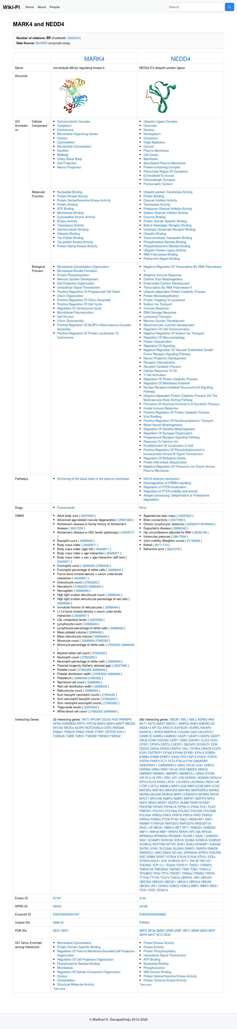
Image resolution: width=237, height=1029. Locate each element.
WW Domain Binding (157, 972)
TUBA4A (59, 736)
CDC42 (106, 719)
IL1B (152, 777)
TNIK (185, 869)
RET (178, 827)
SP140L (177, 852)
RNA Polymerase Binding (160, 254)
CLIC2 (205, 740)
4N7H (143, 934)
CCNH (152, 740)
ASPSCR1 (181, 727)
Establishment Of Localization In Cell (168, 445)
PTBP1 (100, 732)
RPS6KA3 (146, 836)
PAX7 (206, 802)
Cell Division (65, 316)
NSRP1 (162, 802)
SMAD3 (201, 848)
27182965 (193, 540)
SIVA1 (154, 848)
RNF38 (154, 831)
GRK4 (155, 769)
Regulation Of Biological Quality (164, 458)
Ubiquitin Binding (68, 233)
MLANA (156, 794)
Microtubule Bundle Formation (77, 270)
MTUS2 (58, 727)
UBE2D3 (157, 881)
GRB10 (209, 765)
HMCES (191, 769)
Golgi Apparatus (154, 142)
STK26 (191, 856)
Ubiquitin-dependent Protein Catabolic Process (174, 291)
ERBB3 (210, 752)
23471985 (176, 520)
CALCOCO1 (206, 732)
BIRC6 (158, 732)
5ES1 (56, 930)
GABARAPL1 (148, 765)
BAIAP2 (205, 727)
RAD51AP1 (196, 819)
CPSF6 (155, 744)
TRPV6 (210, 873)
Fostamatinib (66, 507)
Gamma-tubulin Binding (72, 229)
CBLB (143, 740)
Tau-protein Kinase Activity (75, 242)
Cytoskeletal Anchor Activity (76, 217)
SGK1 (181, 844)
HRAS (200, 773)
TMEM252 (161, 869)
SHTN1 (144, 848)
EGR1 (143, 752)
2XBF (178, 930)
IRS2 (167, 777)
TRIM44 (187, 873)
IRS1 (159, 777)
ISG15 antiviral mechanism (161, 478)
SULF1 (155, 861)
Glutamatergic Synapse (159, 179)
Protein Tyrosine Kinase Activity (165, 980)
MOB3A (167, 794)
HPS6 (57, 723)
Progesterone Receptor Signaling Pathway (171, 437)
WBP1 (195, 886)
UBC (196, 877)
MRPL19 (179, 794)
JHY (174, 777)
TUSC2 (175, 877)
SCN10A (167, 840)
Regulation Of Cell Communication (166, 329)
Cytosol (62, 138)
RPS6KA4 (161, 836)
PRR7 (197, 815)
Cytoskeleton (66, 142)
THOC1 (194, 865)
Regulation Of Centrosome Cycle (79, 308)
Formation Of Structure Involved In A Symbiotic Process (181, 404)
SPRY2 (203, 852)
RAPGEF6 (187, 823)
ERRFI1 (165, 757)
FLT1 (164, 761)
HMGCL (203, 769)
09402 (57, 906)
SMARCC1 (146, 852)
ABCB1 (175, 719)
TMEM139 (146, 869)
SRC (142, 856)
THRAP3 (206, 865)
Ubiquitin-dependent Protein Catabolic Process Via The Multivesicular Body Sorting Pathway (180, 397)
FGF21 (202, 757)
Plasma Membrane (156, 150)
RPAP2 (173, 831)
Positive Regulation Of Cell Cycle (79, 304)
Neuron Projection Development (164, 358)
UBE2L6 (194, 881)
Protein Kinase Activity (72, 196)
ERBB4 (144, 757)
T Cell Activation (154, 375)
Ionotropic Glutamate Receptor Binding (169, 229)
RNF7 (163, 831)
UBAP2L (187, 877)
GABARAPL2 (167, 765)
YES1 (143, 890)
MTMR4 (204, 794)
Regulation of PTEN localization (164, 487)
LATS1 (170, 781)
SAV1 (143, 840)
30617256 (76, 528)
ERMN (154, 757)
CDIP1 (174, 740)
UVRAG (163, 886)
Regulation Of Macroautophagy (164, 337)
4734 (142, 898)
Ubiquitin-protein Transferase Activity (168, 192)
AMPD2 (184, 723)
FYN (189, 761)
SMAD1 (190, 848)
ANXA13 (145, 727)
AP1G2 (157, 727)
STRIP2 (144, 861)
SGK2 (190, 844)
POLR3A (145, 815)
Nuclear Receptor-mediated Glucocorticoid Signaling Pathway (178, 389)
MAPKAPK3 (199, 790)
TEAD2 (170, 865)
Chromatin (150, 125)
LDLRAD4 (196, 781)
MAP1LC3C (212, 786)
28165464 (206, 524)
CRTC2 (165, 744)
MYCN (214, 794)
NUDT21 (173, 802)
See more (59, 988)
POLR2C (184, 811)
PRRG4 (144, 819)
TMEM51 (175, 869)
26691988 (125, 520)
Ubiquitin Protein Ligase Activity (164, 250)
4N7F (211, 930)
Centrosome (65, 129)
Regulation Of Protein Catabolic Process (170, 379)
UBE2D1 (206, 877)
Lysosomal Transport (157, 316)
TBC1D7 (205, 861)
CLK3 (214, 740)
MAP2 (101, 723)
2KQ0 (152, 930)
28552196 (200, 532)
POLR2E (197, 811)
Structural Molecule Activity (75, 984)
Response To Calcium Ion (160, 441)
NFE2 (211, 798)
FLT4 (171, 761)
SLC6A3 (178, 848)
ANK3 (194, 723)
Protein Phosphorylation (73, 275)
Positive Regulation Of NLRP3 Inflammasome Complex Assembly (94, 327)
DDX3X (144, 748)
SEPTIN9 (159, 844)
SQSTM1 (215, 852)
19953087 (73, 38)
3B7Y (186, 930)
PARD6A (118, 727)
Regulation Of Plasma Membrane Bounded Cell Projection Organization (96, 953)
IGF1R (143, 777)
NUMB (184, 802)
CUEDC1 (177, 744)
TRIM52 (198, 873)
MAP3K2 (145, 790)
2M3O (160, 930)
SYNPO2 (174, 861)
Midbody (63, 154)
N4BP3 (178, 798)
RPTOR (111, 732)
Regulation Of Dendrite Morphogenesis (169, 429)
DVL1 (186, 748)
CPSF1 (144, 744)
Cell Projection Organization (75, 283)
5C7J (159, 934)
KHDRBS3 (69, 723)
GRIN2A (144, 769)
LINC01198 (211, 781)
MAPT (120, 723)
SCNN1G (145, 844)
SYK (164, 861)
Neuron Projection (69, 167)
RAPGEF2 (172, 823)
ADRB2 (202, 719)
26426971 (89, 544)
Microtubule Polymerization (75, 312)
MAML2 (165, 786)
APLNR (95, 719)
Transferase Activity (70, 225)
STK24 (171, 856)
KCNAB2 (203, 777)
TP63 (156, 873)
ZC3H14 (162, 890)
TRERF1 (175, 873)
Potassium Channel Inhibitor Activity (167, 208)
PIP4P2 (158, 806)
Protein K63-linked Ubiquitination (165, 462)
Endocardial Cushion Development (166, 283)
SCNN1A (202, 840)
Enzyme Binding (154, 217)
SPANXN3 (190, 852)
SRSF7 (161, 856)
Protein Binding (67, 204)
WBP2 (204, 886)
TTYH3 (154, 877)
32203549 (96, 619)
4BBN (195, 930)
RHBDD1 (196, 827)
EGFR (216, 748)
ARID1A (167, 727)
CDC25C (163, 740)
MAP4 (110, 723)
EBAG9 (206, 748)
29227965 (120, 665)
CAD (193, 732)
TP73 (164, 873)
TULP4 (164, 877)
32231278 (173, 549)
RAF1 (209, 819)
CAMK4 (158, 736)
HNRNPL (159, 773)
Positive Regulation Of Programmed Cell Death (88, 291)
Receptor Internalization (159, 362)
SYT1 (184, 861)
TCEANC (145, 865)
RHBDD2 (209, 827)
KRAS (161, 781)
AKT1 (86, 719)
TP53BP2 (145, 873)
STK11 (121, 732)
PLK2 (211, 806)
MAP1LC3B (195, 786)
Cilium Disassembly (70, 320)
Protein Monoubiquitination (161, 295)
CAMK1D (145, 736)
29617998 (179, 536)
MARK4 (94, 58)
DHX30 (165, 748)
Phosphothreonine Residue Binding (166, 246)
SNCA (167, 852)
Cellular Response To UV (160, 370)
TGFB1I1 (182, 865)
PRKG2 (157, 815)
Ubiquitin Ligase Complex (160, 121)
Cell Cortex (150, 154)
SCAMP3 (154, 840)
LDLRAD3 (182, 781)
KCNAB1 (191, 777)
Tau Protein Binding (70, 237)
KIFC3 (143, 781)
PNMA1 (58, 732)
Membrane (150, 159)
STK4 (211, 856)
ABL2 (192, 719)
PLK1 (203, 806)
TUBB (70, 736)
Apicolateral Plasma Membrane (164, 163)
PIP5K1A (170, 806)
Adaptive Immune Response (162, 275)
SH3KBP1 (202, 844)
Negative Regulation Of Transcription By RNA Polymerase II (182, 268)
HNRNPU (172, 773)
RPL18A (195, 831)
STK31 (202, 856)
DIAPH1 (176, 748)
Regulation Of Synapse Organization (167, 433)
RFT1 (186, 827)
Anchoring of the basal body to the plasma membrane (93, 478)
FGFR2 (144, 761)
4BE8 (203, 930)
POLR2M (209, 811)
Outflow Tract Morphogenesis (163, 279)
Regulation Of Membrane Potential (166, 383)
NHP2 (143, 802)
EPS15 (199, 752)
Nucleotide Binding (69, 192)
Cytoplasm (64, 125)
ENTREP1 (155, 752)
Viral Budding (152, 416)
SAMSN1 (212, 836)
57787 (57, 898)
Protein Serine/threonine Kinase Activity (84, 200)
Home (29, 7)
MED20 (130, 723)
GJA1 (199, 765)
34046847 (80, 578)
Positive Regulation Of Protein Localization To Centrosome (88, 335)
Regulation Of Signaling (159, 345)
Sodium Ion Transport (157, 304)
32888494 (86, 540)
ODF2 (108, 727)
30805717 (128, 532)
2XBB (169, 930)
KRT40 (91, 723)
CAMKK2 (170, 736)
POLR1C (158, 811)
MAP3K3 (158, 790)
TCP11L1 (158, 865)
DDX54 (154, 748)
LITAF (143, 786)
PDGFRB (145, 806)
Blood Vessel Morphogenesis (162, 424)
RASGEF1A (203, 823)
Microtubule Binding (70, 212)
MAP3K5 (171, 790)
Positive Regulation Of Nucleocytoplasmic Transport (178, 420)
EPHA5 (178, 752)
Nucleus (148, 129)
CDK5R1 (194, 740)
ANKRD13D (207, 723)
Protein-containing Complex (161, 167)
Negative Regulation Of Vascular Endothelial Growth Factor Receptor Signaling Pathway (178, 352)
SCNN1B (215, 840)
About (41, 7)
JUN (181, 777)
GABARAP (200, 761)
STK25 (181, 856)
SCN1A (179, 840)
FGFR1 (212, 757)
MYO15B (156, 798)
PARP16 (195, 802)
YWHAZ (115, 736)
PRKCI (80, 732)
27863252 (102, 565)
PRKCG (69, 732)
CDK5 (183, 740)
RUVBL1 (189, 836)
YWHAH (103, 736)
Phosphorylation (154, 967)
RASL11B (146, 827)
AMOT (160, 723)
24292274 (193, 524)
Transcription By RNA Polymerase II (167, 287)
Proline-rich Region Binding (161, 258)
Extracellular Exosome (158, 175)
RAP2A (159, 823)
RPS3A (207, 831)
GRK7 (164, 769)
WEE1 (214, 886)
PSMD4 (155, 819)
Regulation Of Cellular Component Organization (88, 972)
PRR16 (187, 815)
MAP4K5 (184, 790)
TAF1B (194, 861)
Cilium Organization (70, 295)
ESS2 (175, 757)
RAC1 (184, 819)
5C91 (167, 934)
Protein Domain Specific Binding (165, 221)
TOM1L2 (204, 869)
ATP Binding (65, 208)
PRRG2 (207, 815)
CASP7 (215, 736)
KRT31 (81, 723)
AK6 (211, 719)
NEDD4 (180, 58)
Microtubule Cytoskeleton (74, 146)
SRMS (151, 856)
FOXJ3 (180, 761)
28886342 (179, 528)
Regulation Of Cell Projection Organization (85, 959)
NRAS (152, 802)
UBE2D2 (145, 881)
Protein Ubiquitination (157, 341)
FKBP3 (155, 761)
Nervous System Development (77, 279)
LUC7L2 (153, 786)
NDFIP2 (201, 798)
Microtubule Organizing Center (77, 134)
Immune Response (156, 308)
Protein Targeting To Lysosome (164, 300)
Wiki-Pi (11, 7)
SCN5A (190, 840)
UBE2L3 (182, 881)
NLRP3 (79, 727)
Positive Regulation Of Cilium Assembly (84, 300)
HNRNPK (125, 719)
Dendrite (62, 150)
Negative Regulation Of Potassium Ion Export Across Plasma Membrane (179, 468)
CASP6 (204, 736)
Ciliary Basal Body (69, 159)
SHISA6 (215, 844)
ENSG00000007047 (66, 914)
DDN (214, 744)
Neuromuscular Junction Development (168, 325)
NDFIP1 (189, 798)
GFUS (190, 765)
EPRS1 (189, 752)
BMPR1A (170, 732)
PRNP (90, 732)
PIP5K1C (184, 806)
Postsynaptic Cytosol (157, 184)
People (55, 7)
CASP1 (182, 736)
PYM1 (175, 819)
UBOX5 (144, 886)
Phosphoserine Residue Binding (164, 242)
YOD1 (152, 890)
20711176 (161, 544)
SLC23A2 (165, 848)
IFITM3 (210, 773)
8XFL (65, 930)
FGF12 (191, 757)
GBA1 (181, 765)
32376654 (87, 515)
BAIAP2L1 (146, 732)
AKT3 (152, 723)
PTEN (166, 819)
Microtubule (65, 967)
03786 (143, 906)
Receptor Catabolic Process (162, 366)
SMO (158, 852)
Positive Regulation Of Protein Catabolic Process (176, 412)
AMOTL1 (172, 723)
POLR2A (171, 811)
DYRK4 (195, 748)
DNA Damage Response (159, 312)
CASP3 (193, 736)
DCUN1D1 (203, 744)
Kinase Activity (67, 221)
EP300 (167, 752)
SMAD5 (212, 848)
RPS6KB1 (175, 836)
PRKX (167, 815)
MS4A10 (192, 794)
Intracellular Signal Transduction (78, 287)
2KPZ (143, 930)
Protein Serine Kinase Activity (77, 246)
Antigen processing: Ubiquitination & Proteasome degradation (176, 497)
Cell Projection (67, 163)
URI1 (153, 886)
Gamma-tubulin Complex (73, 121)
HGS (115, 719)
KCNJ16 (215, 777)
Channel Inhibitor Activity (160, 200)
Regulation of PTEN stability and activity (170, 491)
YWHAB (91, 736)
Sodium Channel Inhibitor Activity (165, 212)
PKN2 (195, 806)
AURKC (194, 727)
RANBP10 (146, 823)
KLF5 (152, 781)
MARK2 (214, 790)
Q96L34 (58, 922)
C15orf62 (184, 732)
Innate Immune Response (160, 408)
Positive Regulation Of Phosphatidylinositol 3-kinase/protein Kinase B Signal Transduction (174, 451)
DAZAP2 (190, 744)
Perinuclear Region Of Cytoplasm (165, 171)
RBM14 (169, 827)
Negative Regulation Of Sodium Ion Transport (173, 333)
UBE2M (206, 881)
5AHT (151, 934)
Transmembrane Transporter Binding (167, 237)
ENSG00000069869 (152, 914)
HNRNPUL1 (187, 773)
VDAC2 (174, 886)
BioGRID (41, 43)
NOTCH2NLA (94, 727)
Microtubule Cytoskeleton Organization (83, 266)
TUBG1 (80, 736)
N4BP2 (168, 798)
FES (183, 757)
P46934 (144, 922)
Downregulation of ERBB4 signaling (167, 483)
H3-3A (173, 769)
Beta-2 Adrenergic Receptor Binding (167, 225)
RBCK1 (158, 827)
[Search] (229, 7)
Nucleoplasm (152, 134)
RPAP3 (184, 831)
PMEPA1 (145, 811)
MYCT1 (144, 798)
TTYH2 (144, 877)
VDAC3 (185, 886)
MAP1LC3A (179, 786)
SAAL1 (200, 836)
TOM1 (194, 869)
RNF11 (144, 831)
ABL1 (184, 719)
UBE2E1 (170, 881)
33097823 (184, 515)
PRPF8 (177, 815)
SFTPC (171, 844)
